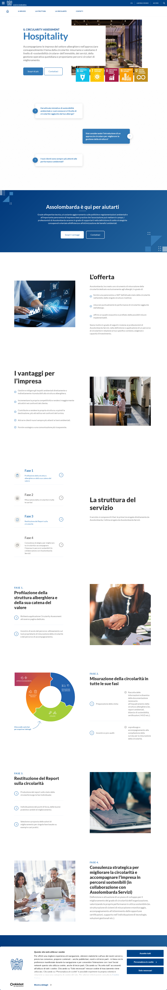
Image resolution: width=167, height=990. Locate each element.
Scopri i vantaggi (72, 234)
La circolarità (61, 11)
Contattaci (53, 71)
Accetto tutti (145, 953)
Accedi (155, 3)
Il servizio (22, 11)
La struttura (40, 11)
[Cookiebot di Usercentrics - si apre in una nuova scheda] (16, 985)
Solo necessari (145, 970)
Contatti (79, 11)
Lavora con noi (142, 3)
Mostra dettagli (41, 985)
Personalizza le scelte (144, 962)
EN (132, 3)
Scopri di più (33, 71)
